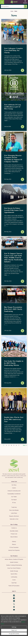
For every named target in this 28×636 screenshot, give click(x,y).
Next (24, 445)
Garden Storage (14, 571)
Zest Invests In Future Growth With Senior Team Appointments (13, 210)
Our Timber (14, 496)
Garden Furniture (14, 562)
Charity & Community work (14, 490)
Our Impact (14, 499)
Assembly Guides (14, 531)
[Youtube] (14, 610)
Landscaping (14, 577)
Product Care (14, 533)
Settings (14, 627)
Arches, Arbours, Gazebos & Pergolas (14, 559)
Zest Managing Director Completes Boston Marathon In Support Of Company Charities (13, 158)
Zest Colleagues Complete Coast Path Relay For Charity (13, 50)
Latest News (14, 513)
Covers (14, 579)
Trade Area (14, 507)
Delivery (14, 541)
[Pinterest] (14, 607)
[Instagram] (14, 595)
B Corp (14, 502)
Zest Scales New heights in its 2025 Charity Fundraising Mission (13, 363)
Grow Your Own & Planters (14, 568)
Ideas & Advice (14, 536)
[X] (14, 604)
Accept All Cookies (14, 633)
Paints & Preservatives (14, 585)
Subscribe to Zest (14, 519)
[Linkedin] (14, 601)
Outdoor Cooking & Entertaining (14, 565)
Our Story (14, 485)
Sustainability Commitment (14, 493)
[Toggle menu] (2, 2)
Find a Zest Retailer (14, 510)
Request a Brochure (14, 516)
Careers (14, 487)
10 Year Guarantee (14, 547)
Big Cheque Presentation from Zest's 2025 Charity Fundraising (13, 309)
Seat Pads (14, 582)
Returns (14, 544)
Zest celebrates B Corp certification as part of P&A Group (12, 106)
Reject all (14, 630)
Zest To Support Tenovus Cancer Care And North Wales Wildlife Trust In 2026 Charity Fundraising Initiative (13, 257)
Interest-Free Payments (14, 550)
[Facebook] (14, 598)
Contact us (14, 528)
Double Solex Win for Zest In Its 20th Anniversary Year (13, 419)
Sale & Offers (14, 574)
